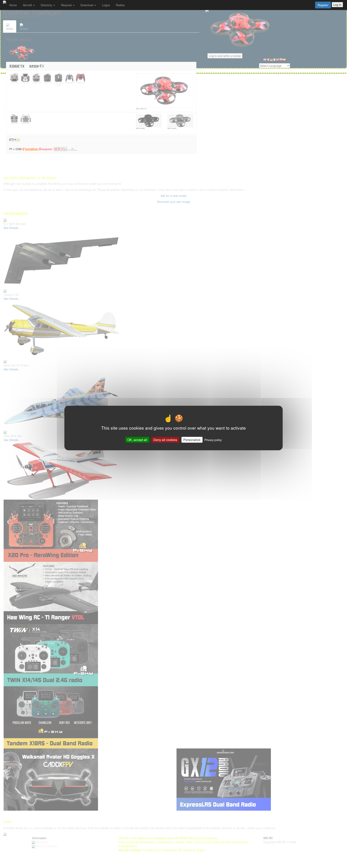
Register (323, 5)
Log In (337, 5)
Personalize (191, 439)
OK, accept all (137, 439)
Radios (120, 5)
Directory (47, 5)
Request (66, 5)
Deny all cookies (165, 439)
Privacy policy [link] (213, 440)
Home (13, 5)
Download (87, 5)
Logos (106, 5)
